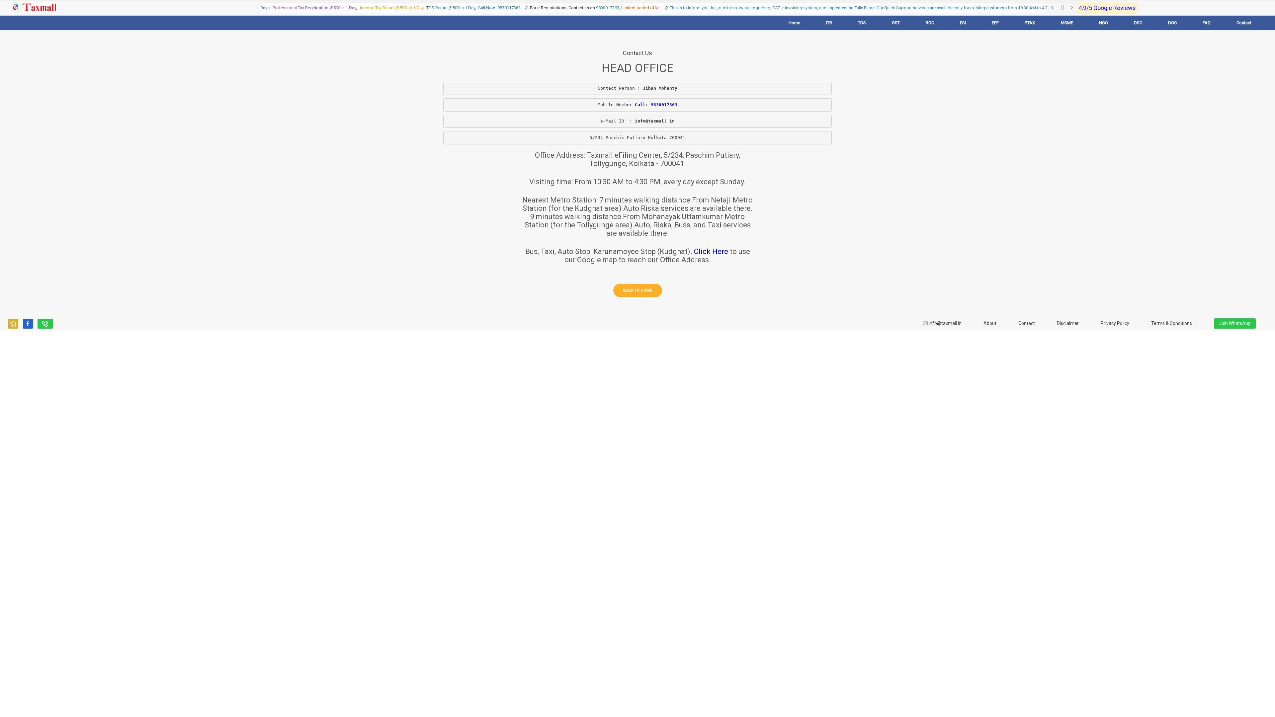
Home (794, 22)
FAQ (1207, 22)
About (989, 323)
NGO (1103, 22)
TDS (862, 22)
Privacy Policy (1115, 323)
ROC (930, 22)
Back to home (637, 290)
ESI (963, 22)
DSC (1138, 22)
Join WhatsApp (1235, 323)
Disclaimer (1068, 323)
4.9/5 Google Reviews (1107, 7)
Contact (1243, 22)
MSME (1067, 22)
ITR (829, 22)
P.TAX (1030, 22)
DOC (1172, 22)
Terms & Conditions (1171, 323)
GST (896, 22)
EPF (995, 22)
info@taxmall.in (945, 323)
